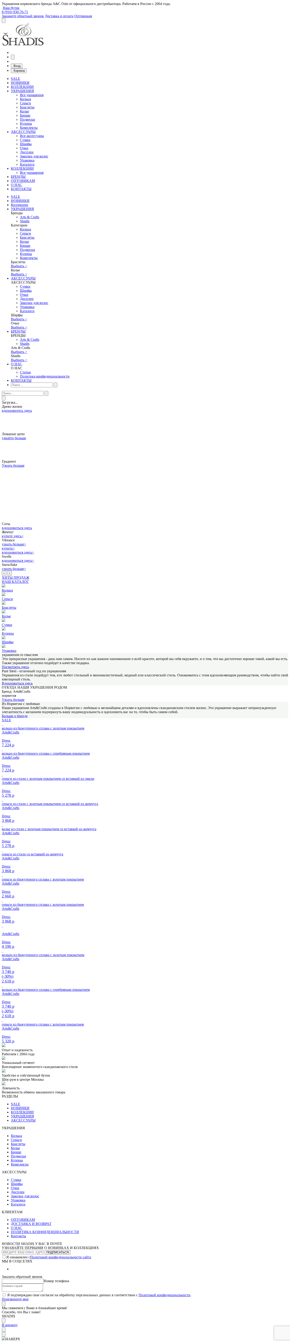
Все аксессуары (32, 136)
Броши (25, 115)
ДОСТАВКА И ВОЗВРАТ (31, 1224)
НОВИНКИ (20, 83)
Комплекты (29, 128)
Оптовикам (83, 16)
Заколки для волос (34, 156)
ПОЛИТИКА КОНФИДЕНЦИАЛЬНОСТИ (45, 1232)
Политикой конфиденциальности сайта (60, 1257)
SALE (15, 79)
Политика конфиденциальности (45, 376)
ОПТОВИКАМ (23, 181)
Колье (24, 111)
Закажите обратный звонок (23, 16)
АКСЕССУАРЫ (23, 132)
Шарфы (26, 144)
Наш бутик (11, 8)
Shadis (24, 221)
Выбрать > (19, 266)
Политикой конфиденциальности (164, 1295)
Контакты (18, 1236)
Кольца (25, 99)
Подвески (27, 119)
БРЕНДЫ (18, 177)
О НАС (16, 185)
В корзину (10, 1325)
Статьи (25, 372)
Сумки (25, 140)
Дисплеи (27, 152)
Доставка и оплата (59, 16)
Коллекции (19, 205)
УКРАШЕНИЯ (22, 91)
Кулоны (26, 123)
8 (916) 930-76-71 (15, 12)
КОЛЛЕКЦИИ (22, 87)
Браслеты (27, 107)
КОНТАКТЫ (21, 189)
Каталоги (27, 164)
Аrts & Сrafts (29, 217)
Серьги (25, 103)
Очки (24, 148)
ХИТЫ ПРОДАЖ (15, 577)
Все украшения (32, 95)
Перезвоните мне (15, 1299)
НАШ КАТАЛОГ (15, 582)
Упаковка (27, 160)
